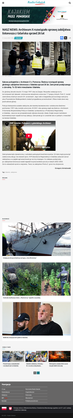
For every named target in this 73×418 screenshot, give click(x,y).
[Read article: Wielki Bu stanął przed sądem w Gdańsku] (36, 321)
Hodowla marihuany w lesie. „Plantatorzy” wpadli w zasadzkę (21, 298)
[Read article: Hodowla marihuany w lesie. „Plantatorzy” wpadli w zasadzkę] (36, 281)
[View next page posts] (38, 373)
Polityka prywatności (32, 401)
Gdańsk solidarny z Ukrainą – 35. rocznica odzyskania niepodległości (35, 365)
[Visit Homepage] (36, 3)
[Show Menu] (3, 3)
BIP (3, 398)
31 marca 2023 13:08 (7, 38)
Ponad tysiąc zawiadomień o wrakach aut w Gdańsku (11, 365)
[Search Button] (70, 3)
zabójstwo (14, 172)
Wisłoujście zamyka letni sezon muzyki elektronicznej (58, 365)
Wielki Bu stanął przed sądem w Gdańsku (15, 337)
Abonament (29, 398)
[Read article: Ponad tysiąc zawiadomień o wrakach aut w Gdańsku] (13, 357)
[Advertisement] (18, 197)
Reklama (4, 395)
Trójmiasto (18, 38)
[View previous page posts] (34, 373)
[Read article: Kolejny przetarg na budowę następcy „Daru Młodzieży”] (36, 242)
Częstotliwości (30, 392)
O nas (3, 389)
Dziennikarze (6, 392)
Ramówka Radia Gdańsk (33, 389)
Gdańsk (7, 172)
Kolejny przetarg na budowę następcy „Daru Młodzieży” (20, 258)
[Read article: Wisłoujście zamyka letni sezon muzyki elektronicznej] (59, 357)
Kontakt (4, 401)
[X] (65, 38)
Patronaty (29, 395)
